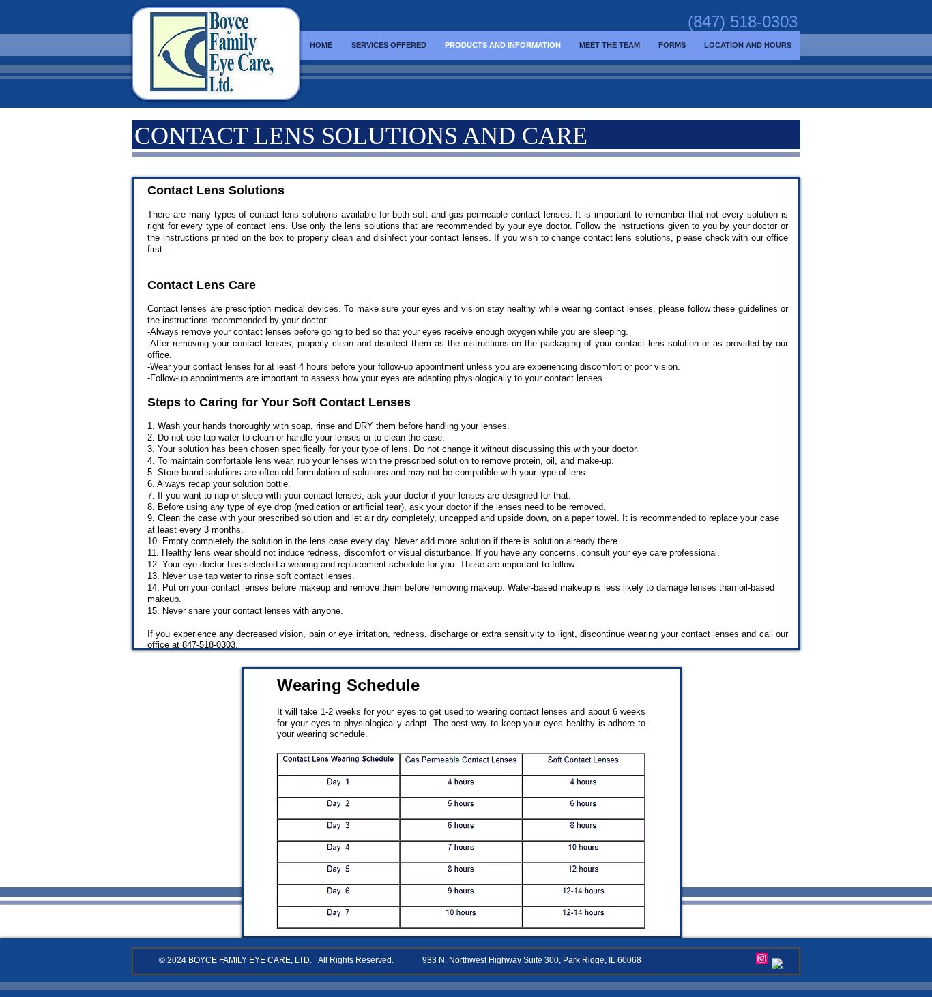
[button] (609, 45)
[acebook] (777, 964)
